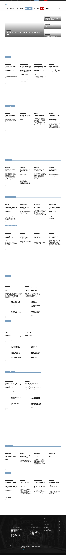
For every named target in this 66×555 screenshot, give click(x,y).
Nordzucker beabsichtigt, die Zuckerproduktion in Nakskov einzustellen (26, 456)
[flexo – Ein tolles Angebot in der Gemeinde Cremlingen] (33, 378)
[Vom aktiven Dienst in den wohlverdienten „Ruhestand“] (27, 346)
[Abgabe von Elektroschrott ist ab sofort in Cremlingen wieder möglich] (11, 62)
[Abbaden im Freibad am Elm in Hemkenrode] (40, 231)
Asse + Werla (36, 113)
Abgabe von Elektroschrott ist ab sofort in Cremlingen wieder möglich (10, 68)
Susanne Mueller (36, 70)
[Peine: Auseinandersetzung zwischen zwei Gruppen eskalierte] (52, 17)
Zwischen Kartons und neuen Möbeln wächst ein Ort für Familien (40, 68)
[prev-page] (6, 83)
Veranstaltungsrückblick (23, 204)
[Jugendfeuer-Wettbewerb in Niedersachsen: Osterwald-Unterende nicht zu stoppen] (7, 346)
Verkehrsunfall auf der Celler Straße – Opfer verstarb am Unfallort (15, 302)
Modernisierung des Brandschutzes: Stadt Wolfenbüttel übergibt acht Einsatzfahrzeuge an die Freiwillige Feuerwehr (16, 355)
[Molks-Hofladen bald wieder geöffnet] (40, 451)
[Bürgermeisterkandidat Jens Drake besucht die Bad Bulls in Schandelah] (27, 397)
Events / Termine (22, 167)
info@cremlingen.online (26, 549)
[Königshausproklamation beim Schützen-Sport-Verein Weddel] (26, 202)
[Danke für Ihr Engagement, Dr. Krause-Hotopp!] (55, 62)
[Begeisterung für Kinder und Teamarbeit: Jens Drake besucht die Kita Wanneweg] (13, 378)
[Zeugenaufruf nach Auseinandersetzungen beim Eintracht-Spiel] (24, 25)
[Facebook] (54, 0)
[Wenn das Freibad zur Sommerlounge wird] (33, 327)
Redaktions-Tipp (51, 64)
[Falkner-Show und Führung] (40, 111)
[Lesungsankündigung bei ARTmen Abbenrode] (40, 165)
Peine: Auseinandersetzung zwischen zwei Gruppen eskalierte (34, 527)
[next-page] (7, 83)
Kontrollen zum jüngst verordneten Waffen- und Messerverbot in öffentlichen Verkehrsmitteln (32, 289)
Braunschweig (47, 24)
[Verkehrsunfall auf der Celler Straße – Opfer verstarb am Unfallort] (7, 302)
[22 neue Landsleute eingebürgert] (40, 202)
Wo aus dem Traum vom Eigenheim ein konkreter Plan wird (16, 397)
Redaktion (50, 120)
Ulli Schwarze (7, 70)
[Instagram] (55, 0)
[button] (59, 8)
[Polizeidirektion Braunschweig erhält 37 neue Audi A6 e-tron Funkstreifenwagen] (27, 311)
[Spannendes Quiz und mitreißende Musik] (7, 403)
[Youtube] (60, 0)
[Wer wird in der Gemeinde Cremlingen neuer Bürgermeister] (55, 478)
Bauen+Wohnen (27, 381)
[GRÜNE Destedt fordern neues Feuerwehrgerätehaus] (13, 327)
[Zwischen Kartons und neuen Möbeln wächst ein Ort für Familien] (40, 62)
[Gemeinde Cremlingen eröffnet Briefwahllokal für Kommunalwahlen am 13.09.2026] (26, 478)
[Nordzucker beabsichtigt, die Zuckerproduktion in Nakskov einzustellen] (26, 451)
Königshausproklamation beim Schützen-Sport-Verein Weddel (25, 207)
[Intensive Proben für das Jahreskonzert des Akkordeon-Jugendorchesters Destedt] (26, 165)
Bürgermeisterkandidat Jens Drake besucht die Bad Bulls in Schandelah (35, 397)
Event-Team (36, 116)
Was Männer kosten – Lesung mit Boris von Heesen (53, 170)
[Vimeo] (58, 0)
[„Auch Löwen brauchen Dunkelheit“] (52, 33)
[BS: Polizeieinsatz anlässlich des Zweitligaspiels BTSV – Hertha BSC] (7, 311)
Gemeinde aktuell (8, 64)
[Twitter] (57, 0)
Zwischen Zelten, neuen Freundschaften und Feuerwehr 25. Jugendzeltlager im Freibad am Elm (35, 355)
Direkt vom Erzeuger (22, 113)
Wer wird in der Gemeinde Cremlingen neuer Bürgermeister (54, 484)
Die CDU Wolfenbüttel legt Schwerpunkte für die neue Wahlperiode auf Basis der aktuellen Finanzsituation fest (39, 485)
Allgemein (7, 204)
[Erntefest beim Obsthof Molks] (55, 451)
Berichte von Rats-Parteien (23, 64)
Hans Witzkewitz (51, 69)
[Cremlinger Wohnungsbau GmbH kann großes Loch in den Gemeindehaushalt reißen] (27, 403)
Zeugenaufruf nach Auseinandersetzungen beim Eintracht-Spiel (13, 289)
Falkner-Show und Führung (39, 115)
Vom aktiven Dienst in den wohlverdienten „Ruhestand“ (35, 346)
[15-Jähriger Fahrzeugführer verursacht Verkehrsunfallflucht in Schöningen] (27, 302)
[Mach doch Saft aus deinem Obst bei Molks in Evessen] (26, 111)
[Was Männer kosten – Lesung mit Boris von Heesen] (55, 165)
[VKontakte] (50, 547)
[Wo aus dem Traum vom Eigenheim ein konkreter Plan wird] (7, 397)
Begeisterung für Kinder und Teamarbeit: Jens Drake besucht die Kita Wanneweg (13, 385)
